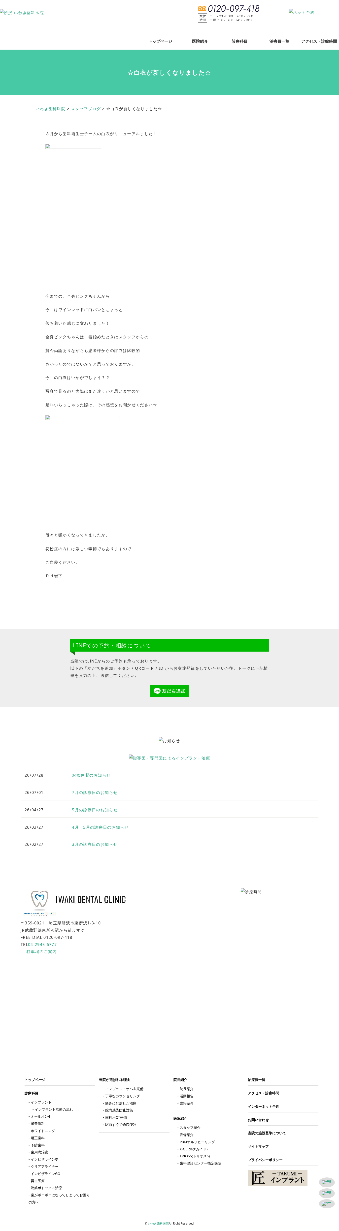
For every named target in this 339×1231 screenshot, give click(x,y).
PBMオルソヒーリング (197, 1141)
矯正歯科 (38, 1138)
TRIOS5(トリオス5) (195, 1156)
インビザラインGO (45, 1173)
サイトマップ (258, 1146)
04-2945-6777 (42, 944)
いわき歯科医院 (158, 1223)
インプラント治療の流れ (54, 1109)
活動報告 (187, 1096)
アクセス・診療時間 (319, 41)
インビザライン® (44, 1159)
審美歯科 (38, 1123)
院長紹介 (187, 1088)
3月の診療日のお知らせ (95, 844)
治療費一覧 (279, 41)
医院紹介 (200, 41)
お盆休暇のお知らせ (91, 775)
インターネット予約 (263, 1106)
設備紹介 (187, 1134)
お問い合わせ (258, 1119)
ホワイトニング (43, 1130)
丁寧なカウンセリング (122, 1096)
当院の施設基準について (267, 1133)
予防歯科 (38, 1145)
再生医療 (38, 1180)
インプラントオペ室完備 (124, 1088)
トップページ (160, 41)
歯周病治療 (39, 1152)
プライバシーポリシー (265, 1159)
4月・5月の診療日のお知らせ (100, 827)
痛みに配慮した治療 (120, 1103)
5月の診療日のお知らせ (95, 810)
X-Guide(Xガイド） (195, 1149)
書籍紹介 (187, 1103)
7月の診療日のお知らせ (95, 792)
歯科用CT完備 (116, 1117)
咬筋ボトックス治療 (46, 1187)
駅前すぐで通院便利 (120, 1124)
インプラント (41, 1102)
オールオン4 (40, 1116)
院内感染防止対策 (119, 1110)
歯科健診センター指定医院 (200, 1163)
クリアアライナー (45, 1166)
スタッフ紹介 (190, 1127)
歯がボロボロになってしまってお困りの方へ (59, 1198)
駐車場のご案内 (42, 951)
